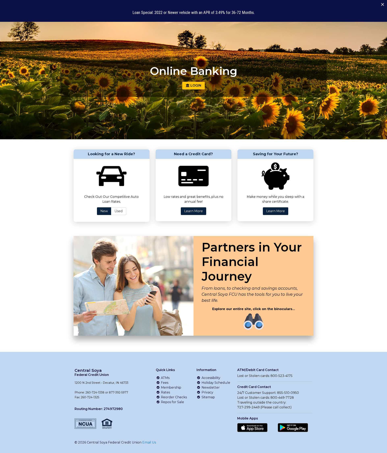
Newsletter (210, 387)
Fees (164, 383)
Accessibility (210, 378)
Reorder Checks (173, 397)
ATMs (165, 378)
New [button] (104, 211)
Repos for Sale (172, 402)
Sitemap (208, 397)
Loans (197, 9)
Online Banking (301, 9)
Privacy (207, 392)
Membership (170, 387)
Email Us (149, 442)
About (243, 9)
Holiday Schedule (215, 383)
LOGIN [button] (195, 85)
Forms (264, 9)
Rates (165, 392)
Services (220, 9)
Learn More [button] (193, 211)
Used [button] (118, 211)
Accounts (174, 9)
